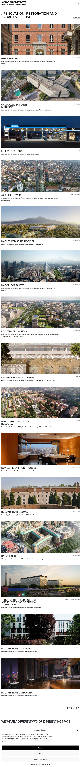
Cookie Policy (34, 764)
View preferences (40, 759)
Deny (41, 754)
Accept (40, 748)
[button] (78, 730)
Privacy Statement (45, 764)
